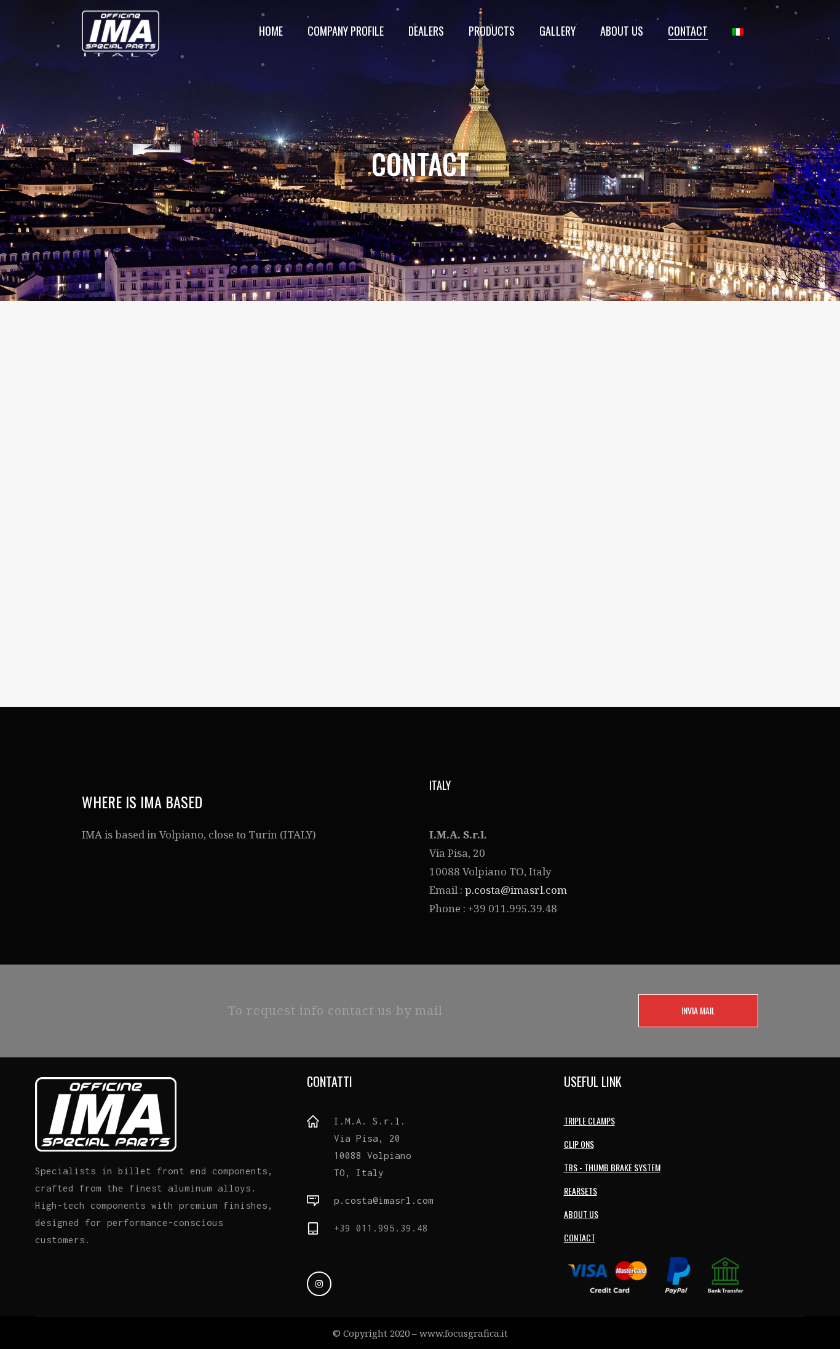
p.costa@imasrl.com (516, 890)
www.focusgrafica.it (463, 1333)
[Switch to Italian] (739, 31)
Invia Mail (698, 1010)
